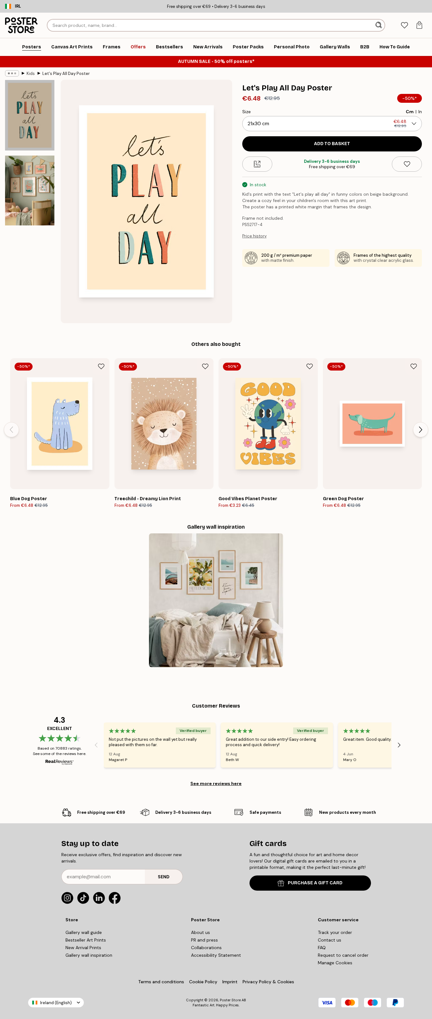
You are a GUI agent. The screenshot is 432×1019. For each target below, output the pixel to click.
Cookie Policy (203, 982)
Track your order (335, 932)
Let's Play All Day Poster (66, 73)
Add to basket (332, 143)
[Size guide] (257, 164)
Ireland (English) (56, 1002)
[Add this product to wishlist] (407, 164)
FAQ (322, 947)
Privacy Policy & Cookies (268, 982)
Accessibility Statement (216, 955)
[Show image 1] (29, 115)
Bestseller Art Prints (85, 940)
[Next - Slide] (420, 429)
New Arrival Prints (83, 947)
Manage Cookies (335, 963)
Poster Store (230, 1000)
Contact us (329, 940)
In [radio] (420, 111)
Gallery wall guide (83, 932)
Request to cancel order (343, 955)
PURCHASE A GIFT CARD (315, 883)
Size (246, 111)
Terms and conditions (161, 982)
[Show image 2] (29, 190)
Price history (254, 236)
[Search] (379, 25)
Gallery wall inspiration (88, 955)
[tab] (404, 25)
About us (200, 932)
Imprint (230, 982)
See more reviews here (216, 783)
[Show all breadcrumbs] (12, 73)
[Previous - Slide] (11, 429)
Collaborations (206, 947)
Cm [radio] (410, 111)
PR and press (204, 940)
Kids (31, 73)
